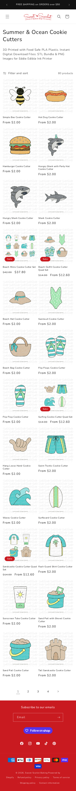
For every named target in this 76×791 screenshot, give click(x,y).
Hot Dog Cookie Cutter (50, 117)
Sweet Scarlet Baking (36, 772)
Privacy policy (42, 777)
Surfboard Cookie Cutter (51, 517)
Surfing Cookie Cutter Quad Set (55, 417)
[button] (7, 17)
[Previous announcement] (7, 5)
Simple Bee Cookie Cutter (16, 117)
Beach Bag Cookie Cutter (16, 368)
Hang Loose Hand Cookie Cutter (16, 467)
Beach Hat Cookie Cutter (16, 319)
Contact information (49, 783)
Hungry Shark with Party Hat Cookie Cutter (54, 168)
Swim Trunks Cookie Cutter (53, 465)
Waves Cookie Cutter (14, 517)
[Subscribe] (59, 717)
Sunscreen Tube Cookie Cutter (19, 618)
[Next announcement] (69, 5)
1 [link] (18, 691)
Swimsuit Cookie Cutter (51, 319)
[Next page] (58, 691)
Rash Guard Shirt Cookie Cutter (55, 566)
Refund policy (25, 777)
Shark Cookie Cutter (49, 218)
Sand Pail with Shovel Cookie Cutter (54, 620)
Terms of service (61, 777)
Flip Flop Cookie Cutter (15, 417)
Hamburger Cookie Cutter (16, 166)
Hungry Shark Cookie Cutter (18, 218)
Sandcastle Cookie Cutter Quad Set (20, 568)
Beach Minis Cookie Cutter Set (19, 267)
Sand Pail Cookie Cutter (16, 670)
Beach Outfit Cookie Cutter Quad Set (53, 268)
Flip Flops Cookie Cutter (51, 368)
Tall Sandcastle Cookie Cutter (54, 670)
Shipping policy (28, 783)
